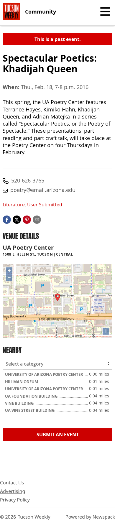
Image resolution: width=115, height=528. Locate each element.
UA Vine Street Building (30, 410)
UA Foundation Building (31, 396)
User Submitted (44, 204)
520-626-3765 (27, 180)
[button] (27, 219)
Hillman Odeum (22, 381)
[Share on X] (17, 219)
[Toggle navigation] (105, 11)
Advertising (12, 491)
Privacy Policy (15, 499)
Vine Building (19, 403)
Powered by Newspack (90, 517)
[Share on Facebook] (7, 219)
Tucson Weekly (34, 517)
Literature (14, 204)
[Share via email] (37, 219)
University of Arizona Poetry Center (44, 374)
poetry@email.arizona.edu (42, 189)
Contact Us (12, 482)
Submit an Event (58, 434)
